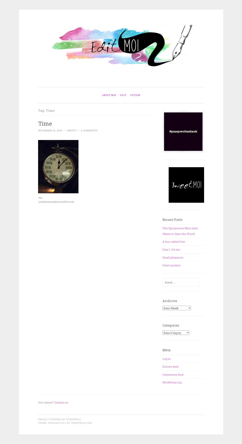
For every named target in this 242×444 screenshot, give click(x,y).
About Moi (109, 95)
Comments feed (172, 374)
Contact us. (61, 402)
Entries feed (170, 366)
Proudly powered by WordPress (59, 419)
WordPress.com (81, 422)
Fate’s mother (171, 265)
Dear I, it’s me (171, 249)
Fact (123, 95)
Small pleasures (172, 257)
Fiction (135, 95)
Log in (166, 358)
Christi (71, 130)
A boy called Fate (173, 241)
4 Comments (89, 130)
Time (45, 123)
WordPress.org (171, 382)
